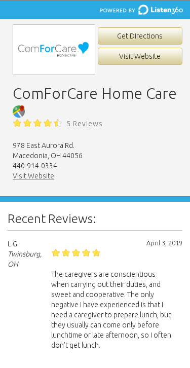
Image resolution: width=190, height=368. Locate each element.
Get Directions (140, 36)
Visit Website (140, 56)
